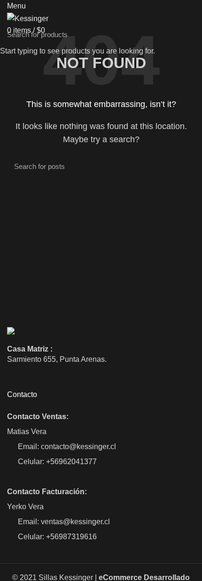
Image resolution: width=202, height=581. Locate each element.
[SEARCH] (189, 34)
